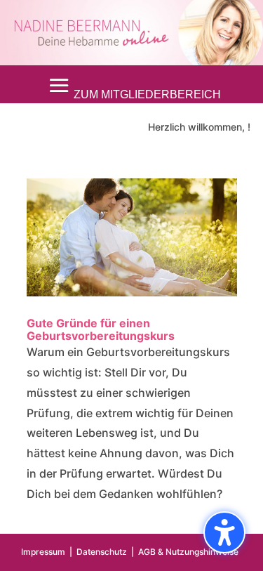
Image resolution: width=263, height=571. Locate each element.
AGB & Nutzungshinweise (188, 551)
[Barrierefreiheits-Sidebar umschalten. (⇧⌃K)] (224, 532)
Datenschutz (101, 551)
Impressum (43, 551)
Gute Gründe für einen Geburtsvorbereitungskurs (101, 329)
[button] (132, 85)
